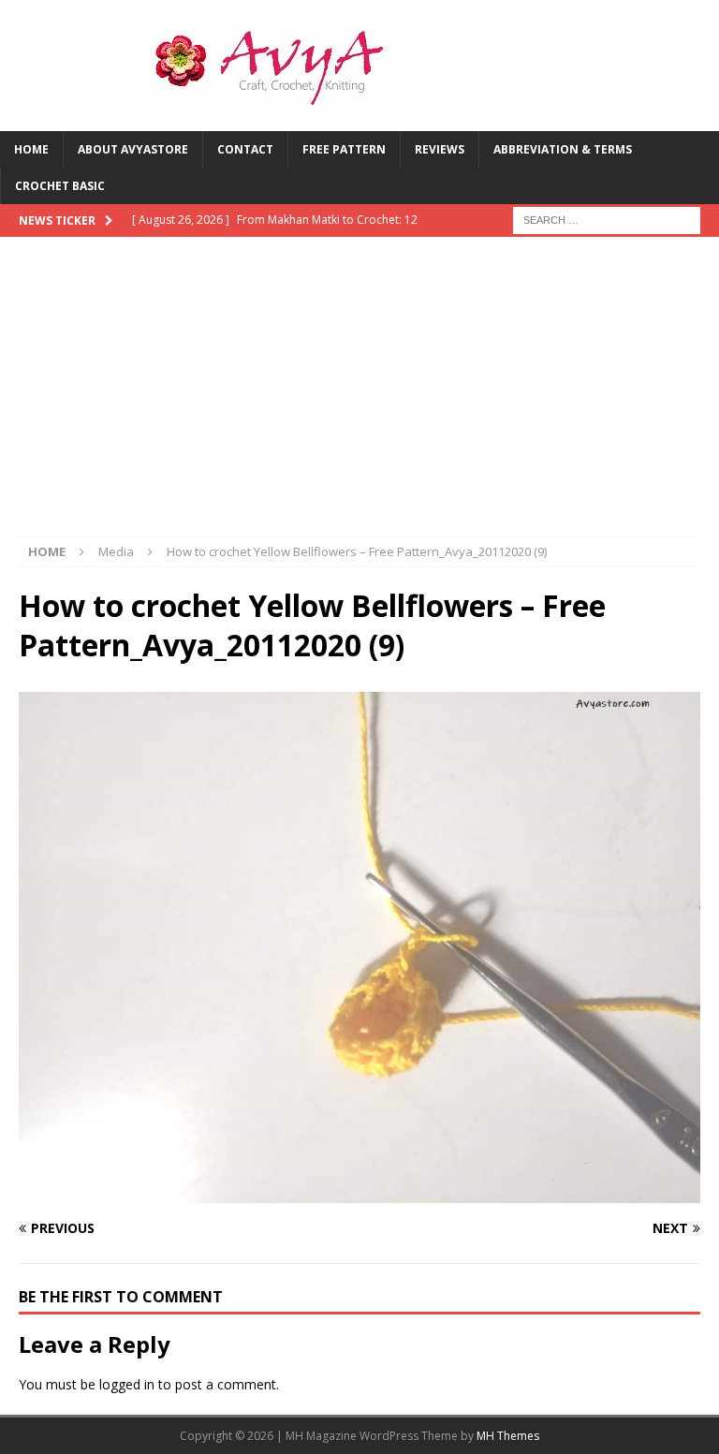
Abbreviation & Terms (562, 149)
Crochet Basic (60, 186)
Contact (245, 149)
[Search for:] (606, 219)
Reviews (439, 149)
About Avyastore (133, 149)
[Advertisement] (359, 396)
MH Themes (508, 1436)
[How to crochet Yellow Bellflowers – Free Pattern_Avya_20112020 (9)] (359, 1192)
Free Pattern (344, 149)
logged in (126, 1384)
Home (31, 149)
